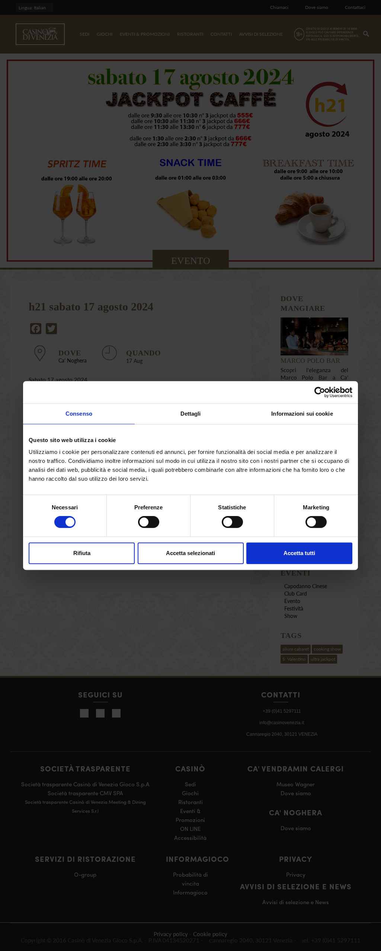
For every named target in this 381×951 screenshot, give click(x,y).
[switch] (148, 522)
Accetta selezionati (190, 553)
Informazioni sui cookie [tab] (302, 413)
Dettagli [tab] (190, 413)
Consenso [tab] (78, 413)
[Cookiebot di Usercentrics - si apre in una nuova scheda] (319, 392)
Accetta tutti (299, 553)
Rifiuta (81, 553)
